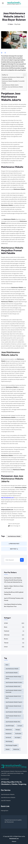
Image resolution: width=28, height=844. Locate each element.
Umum (6, 646)
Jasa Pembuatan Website (12, 672)
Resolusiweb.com (14, 838)
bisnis (7, 664)
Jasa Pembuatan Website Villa (13, 721)
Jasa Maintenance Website (14, 536)
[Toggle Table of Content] (23, 75)
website (7, 749)
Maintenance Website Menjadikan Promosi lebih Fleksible (13, 82)
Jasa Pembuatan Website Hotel (13, 686)
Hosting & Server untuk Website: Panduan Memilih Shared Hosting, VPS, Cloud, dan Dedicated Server (13, 580)
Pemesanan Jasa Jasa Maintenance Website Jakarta (12, 87)
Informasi (6, 635)
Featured (6, 631)
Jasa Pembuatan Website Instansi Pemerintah (13, 691)
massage (18, 729)
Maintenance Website (7, 79)
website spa (16, 749)
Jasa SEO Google (10, 725)
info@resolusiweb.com (7, 509)
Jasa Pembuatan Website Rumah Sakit (13, 707)
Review (6, 639)
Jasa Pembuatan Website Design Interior (13, 677)
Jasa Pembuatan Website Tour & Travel (13, 716)
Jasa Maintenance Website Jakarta (10, 85)
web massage (9, 741)
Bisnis (5, 627)
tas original (17, 737)
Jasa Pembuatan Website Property (14, 702)
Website (14, 841)
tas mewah (8, 737)
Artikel (6, 623)
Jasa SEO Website (6, 800)
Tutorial (6, 642)
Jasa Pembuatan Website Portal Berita (13, 697)
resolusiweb (8, 733)
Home (11, 24)
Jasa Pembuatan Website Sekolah (14, 712)
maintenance (9, 729)
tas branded (18, 733)
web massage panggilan (11, 745)
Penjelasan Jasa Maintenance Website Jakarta (13, 77)
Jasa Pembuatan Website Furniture (14, 682)
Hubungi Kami (4, 810)
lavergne (19, 725)
